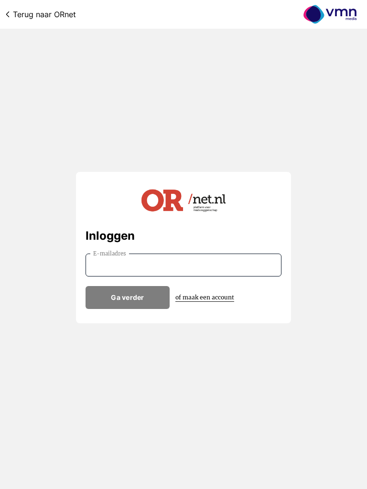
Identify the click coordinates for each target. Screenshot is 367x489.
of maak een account (204, 297)
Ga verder (127, 297)
